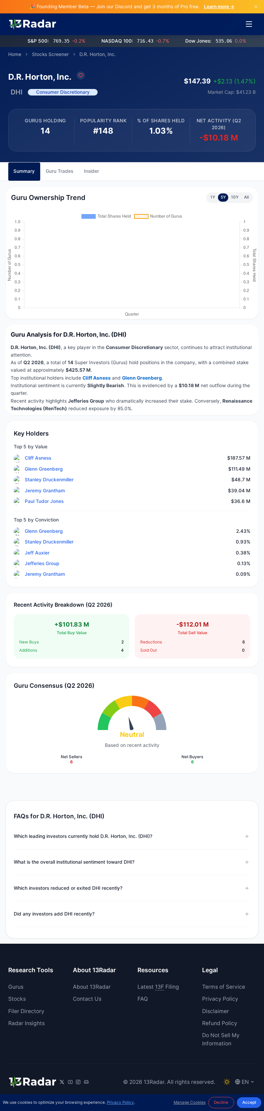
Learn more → (219, 6)
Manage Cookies (190, 1102)
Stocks (17, 999)
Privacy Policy (220, 999)
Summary (24, 171)
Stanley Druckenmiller (49, 479)
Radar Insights (26, 1023)
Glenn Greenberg (44, 469)
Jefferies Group (42, 563)
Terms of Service (223, 987)
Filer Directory (26, 1011)
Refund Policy (219, 1023)
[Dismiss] (256, 6)
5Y (223, 197)
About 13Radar (92, 987)
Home (14, 54)
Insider (91, 171)
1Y (212, 197)
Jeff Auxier (37, 553)
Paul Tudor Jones (44, 501)
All (246, 197)
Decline (221, 1102)
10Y (235, 197)
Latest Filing (158, 987)
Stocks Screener (50, 54)
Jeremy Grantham (45, 490)
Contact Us (87, 999)
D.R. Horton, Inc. (97, 54)
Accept (249, 1102)
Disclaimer (215, 1011)
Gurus (15, 987)
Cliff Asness (38, 458)
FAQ (143, 999)
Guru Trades (59, 171)
